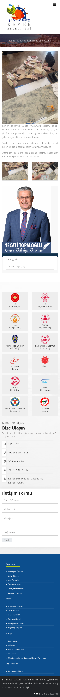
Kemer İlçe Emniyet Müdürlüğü (15, 346)
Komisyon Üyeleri (15, 571)
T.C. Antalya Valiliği (15, 326)
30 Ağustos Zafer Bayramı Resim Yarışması (26, 658)
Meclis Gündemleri (15, 649)
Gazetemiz (12, 641)
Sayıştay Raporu (14, 593)
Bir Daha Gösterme (48, 693)
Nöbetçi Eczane (45, 409)
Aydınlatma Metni (15, 671)
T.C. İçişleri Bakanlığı (45, 305)
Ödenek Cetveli (14, 584)
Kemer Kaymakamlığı (45, 326)
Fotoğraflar (13, 259)
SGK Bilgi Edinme (45, 388)
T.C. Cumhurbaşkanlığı (15, 305)
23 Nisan (11, 654)
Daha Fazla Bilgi (21, 687)
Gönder (7, 540)
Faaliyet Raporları (15, 589)
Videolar (11, 645)
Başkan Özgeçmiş (16, 266)
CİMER (45, 366)
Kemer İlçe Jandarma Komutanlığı (45, 346)
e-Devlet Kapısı (15, 367)
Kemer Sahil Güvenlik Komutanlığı (15, 409)
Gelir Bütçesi (13, 576)
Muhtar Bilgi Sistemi (15, 388)
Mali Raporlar (13, 580)
